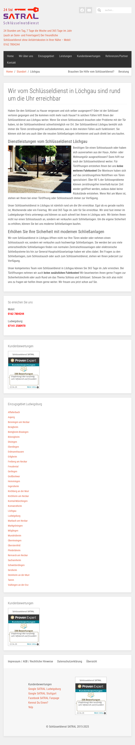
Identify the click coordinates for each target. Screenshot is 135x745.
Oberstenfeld (14, 545)
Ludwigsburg (14, 515)
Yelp (30, 707)
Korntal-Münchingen (18, 501)
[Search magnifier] (99, 10)
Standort (21, 71)
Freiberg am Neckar (17, 461)
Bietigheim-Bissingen (18, 432)
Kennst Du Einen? (38, 702)
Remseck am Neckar (18, 555)
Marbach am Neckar (18, 520)
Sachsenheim (14, 560)
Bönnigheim (14, 436)
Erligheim (12, 456)
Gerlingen (12, 471)
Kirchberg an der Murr (18, 491)
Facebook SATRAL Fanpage (43, 698)
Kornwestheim (15, 506)
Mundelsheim (14, 535)
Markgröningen (15, 525)
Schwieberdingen (16, 565)
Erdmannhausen (16, 451)
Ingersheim (13, 486)
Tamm (11, 580)
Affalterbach (14, 412)
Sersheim (12, 570)
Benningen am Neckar (19, 422)
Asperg (11, 417)
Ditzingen (12, 441)
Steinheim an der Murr (19, 575)
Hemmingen (14, 481)
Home (9, 71)
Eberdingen (13, 446)
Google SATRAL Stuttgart (42, 693)
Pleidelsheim (14, 550)
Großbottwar (14, 476)
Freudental (13, 466)
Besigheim (13, 427)
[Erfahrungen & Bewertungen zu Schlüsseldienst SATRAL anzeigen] (24, 370)
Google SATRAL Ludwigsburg (44, 689)
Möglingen (13, 530)
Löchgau (12, 510)
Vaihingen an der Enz (18, 584)
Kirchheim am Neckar (18, 496)
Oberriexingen (14, 540)
